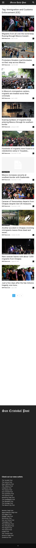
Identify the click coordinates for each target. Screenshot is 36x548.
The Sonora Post (7, 529)
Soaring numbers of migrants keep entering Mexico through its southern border (17, 122)
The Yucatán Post (7, 480)
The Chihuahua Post (8, 526)
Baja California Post (8, 484)
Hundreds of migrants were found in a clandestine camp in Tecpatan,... (18, 149)
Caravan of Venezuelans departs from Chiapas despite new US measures (18, 202)
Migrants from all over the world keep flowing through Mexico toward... (18, 35)
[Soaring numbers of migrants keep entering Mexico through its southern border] (18, 110)
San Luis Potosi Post (8, 520)
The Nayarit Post (7, 528)
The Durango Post (7, 503)
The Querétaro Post (8, 493)
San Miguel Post (7, 514)
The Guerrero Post (7, 495)
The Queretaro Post (8, 524)
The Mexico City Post (8, 505)
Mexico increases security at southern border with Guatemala (15, 176)
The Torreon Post (7, 533)
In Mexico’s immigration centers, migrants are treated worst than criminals (16, 93)
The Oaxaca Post (7, 490)
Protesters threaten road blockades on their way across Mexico (17, 61)
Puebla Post (5, 531)
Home (3, 7)
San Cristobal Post (7, 492)
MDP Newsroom (6, 38)
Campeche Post (6, 488)
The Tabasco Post (7, 486)
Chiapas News (5, 30)
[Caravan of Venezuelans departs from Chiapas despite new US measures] (18, 191)
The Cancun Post (7, 482)
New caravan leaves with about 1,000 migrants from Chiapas (18, 257)
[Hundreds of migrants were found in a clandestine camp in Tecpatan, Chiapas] (18, 138)
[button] (3, 2)
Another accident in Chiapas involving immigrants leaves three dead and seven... (18, 230)
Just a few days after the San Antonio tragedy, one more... (18, 284)
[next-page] (21, 295)
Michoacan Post (7, 518)
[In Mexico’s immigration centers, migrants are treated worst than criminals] (18, 79)
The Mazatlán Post (7, 501)
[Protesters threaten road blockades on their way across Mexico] (18, 50)
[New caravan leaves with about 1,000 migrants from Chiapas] (18, 246)
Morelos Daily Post (7, 510)
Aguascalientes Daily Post (9, 512)
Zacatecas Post (6, 537)
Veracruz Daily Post (7, 535)
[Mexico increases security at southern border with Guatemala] (18, 165)
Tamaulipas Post (7, 522)
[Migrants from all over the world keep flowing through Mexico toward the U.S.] (18, 23)
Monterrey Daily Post (8, 497)
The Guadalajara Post (8, 499)
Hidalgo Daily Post (7, 516)
